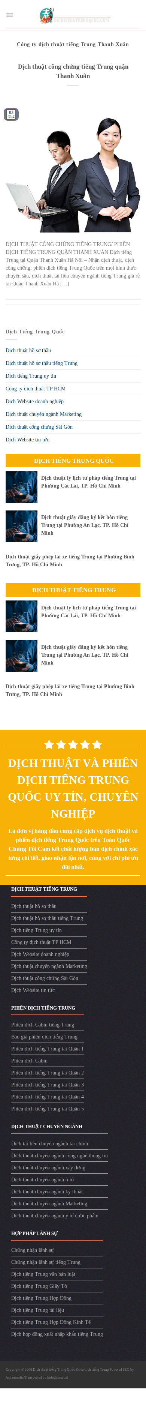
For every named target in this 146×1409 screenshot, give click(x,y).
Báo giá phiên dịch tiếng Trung (44, 1037)
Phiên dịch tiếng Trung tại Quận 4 (47, 1097)
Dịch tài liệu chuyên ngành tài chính (49, 1143)
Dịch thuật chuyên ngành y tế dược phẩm (54, 1215)
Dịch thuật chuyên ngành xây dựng (48, 1167)
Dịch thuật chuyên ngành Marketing (44, 414)
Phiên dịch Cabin (29, 1061)
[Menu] (9, 15)
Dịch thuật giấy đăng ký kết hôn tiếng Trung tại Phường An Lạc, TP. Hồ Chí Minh (84, 525)
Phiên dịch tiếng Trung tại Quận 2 (47, 1073)
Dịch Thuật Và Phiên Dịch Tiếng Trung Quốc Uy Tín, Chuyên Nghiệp (73, 788)
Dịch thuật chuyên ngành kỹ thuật (47, 1191)
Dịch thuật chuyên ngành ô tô (42, 1179)
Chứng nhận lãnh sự (32, 1250)
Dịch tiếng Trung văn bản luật (43, 1274)
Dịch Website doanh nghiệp (35, 401)
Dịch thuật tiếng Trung (74, 590)
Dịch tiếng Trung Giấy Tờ (39, 1286)
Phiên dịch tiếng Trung (92, 1369)
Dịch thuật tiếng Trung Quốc (54, 1369)
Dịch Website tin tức (27, 440)
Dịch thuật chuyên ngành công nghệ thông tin (59, 1155)
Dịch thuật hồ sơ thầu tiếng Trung (41, 363)
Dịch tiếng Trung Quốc (74, 461)
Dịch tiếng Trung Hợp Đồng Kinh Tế (51, 1322)
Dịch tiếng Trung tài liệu (37, 1310)
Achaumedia (15, 1377)
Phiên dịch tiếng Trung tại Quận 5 (47, 1109)
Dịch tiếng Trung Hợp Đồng (41, 1298)
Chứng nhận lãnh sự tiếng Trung (45, 1262)
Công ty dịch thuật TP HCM (36, 389)
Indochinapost (57, 1377)
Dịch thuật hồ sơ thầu (28, 350)
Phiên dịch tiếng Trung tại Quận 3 (47, 1085)
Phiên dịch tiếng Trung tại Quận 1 (47, 1049)
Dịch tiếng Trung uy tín (31, 376)
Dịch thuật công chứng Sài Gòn (39, 427)
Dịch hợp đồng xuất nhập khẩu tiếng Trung (57, 1334)
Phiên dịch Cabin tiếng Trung (42, 1025)
